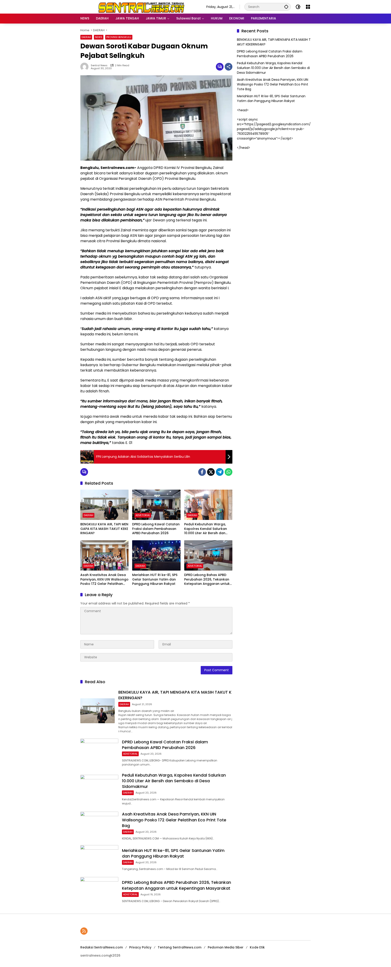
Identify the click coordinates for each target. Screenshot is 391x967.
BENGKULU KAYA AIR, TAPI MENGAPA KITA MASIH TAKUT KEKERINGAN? (104, 528)
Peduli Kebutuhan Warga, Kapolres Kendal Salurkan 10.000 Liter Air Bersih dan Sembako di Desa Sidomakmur (205, 529)
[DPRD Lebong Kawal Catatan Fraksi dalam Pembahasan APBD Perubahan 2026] (156, 505)
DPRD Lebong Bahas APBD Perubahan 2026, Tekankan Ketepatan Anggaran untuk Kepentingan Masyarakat (207, 579)
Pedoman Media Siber (225, 947)
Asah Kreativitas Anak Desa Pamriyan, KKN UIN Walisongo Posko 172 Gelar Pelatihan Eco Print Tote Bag (104, 579)
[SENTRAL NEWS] (138, 6)
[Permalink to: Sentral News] (85, 67)
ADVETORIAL (143, 515)
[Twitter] (211, 472)
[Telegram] (220, 472)
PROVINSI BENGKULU (118, 37)
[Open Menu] (308, 6)
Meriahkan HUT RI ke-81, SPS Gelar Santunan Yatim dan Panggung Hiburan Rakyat (154, 579)
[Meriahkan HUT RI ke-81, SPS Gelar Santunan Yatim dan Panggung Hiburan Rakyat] (156, 555)
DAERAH (86, 37)
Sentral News (99, 65)
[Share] (228, 67)
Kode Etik (257, 947)
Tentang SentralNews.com (179, 947)
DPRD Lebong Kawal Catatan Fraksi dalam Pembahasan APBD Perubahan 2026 (156, 528)
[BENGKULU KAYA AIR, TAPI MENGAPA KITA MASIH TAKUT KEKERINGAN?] (104, 505)
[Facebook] (202, 472)
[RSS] (84, 931)
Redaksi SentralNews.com (101, 947)
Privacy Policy (140, 947)
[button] (286, 6)
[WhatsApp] (228, 472)
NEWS (98, 37)
